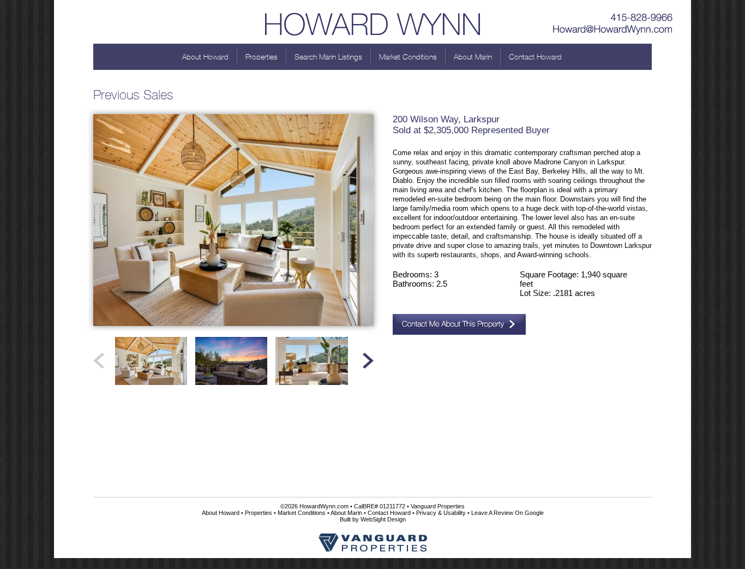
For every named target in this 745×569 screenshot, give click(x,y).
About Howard (205, 56)
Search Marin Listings (328, 56)
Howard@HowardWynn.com (613, 30)
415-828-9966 (613, 13)
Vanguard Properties (438, 506)
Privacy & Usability (441, 512)
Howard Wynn (372, 22)
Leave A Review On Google (507, 512)
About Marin (473, 56)
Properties (261, 56)
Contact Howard (535, 56)
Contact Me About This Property (459, 324)
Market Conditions (408, 56)
